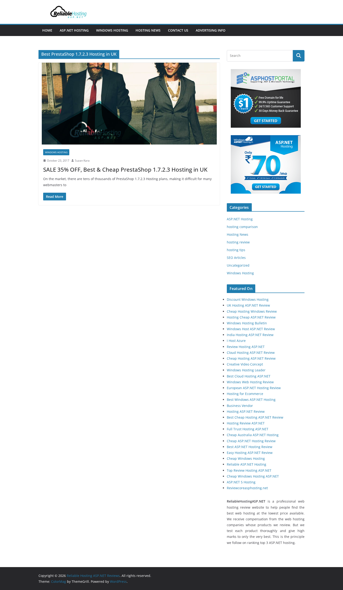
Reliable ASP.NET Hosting (246, 464)
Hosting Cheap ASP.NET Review (251, 317)
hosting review (238, 242)
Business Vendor (240, 405)
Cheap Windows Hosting (246, 458)
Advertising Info (210, 30)
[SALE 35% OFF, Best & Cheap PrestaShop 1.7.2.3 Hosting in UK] (129, 104)
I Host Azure (236, 340)
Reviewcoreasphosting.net (247, 488)
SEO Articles (236, 257)
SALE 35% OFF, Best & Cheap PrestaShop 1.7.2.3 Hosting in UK (125, 169)
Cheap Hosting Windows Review (252, 311)
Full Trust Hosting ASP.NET (247, 429)
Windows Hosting (112, 30)
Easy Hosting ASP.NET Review (250, 452)
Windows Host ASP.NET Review (251, 329)
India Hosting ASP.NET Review (250, 335)
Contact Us (178, 30)
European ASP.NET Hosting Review (254, 388)
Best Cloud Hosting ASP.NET (248, 376)
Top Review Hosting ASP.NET (249, 470)
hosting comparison (242, 226)
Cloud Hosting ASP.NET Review (251, 352)
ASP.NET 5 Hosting (241, 482)
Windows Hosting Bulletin (247, 323)
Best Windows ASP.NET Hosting (251, 399)
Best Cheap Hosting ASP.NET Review (255, 417)
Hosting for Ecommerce (245, 393)
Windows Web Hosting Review (250, 382)
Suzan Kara (82, 161)
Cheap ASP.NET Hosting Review (251, 441)
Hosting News (148, 30)
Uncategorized (238, 265)
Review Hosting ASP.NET (246, 346)
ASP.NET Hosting (74, 30)
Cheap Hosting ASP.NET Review (251, 358)
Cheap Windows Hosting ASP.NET (253, 476)
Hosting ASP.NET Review (246, 411)
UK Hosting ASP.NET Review (248, 305)
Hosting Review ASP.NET (246, 423)
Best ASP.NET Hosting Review (249, 447)
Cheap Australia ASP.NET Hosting (253, 435)
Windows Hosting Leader (246, 370)
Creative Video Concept (245, 364)
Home (47, 30)
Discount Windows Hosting (248, 299)
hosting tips (236, 250)
